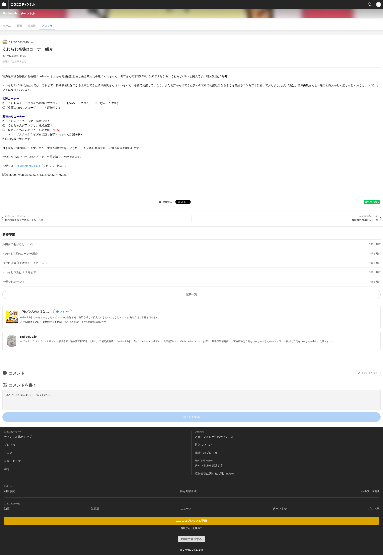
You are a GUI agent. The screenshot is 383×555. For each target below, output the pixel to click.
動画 (19, 25)
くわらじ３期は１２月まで (19, 272)
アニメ (8, 452)
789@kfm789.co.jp (28, 165)
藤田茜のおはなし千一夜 (17, 244)
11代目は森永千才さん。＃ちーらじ (24, 263)
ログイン (32, 394)
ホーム (7, 25)
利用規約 (9, 491)
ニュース (186, 508)
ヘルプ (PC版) (370, 491)
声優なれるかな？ (13, 281)
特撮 (7, 469)
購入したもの (203, 444)
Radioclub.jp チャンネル (19, 13)
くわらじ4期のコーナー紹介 (20, 253)
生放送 (32, 25)
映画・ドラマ (12, 461)
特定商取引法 (188, 491)
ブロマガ (47, 25)
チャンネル (280, 508)
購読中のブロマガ (206, 452)
